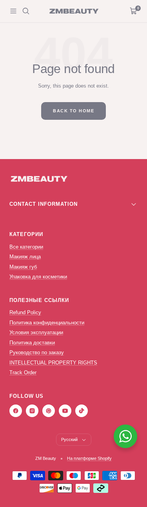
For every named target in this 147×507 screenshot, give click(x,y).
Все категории (26, 247)
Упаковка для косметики (38, 277)
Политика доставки (32, 343)
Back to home (73, 110)
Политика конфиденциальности (46, 323)
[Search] (26, 11)
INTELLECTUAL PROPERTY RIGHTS (53, 363)
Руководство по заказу (36, 352)
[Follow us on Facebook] (15, 411)
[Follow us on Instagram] (32, 411)
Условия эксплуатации (36, 332)
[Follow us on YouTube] (65, 411)
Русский (69, 439)
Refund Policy (25, 312)
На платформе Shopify (89, 458)
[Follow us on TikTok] (81, 411)
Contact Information (43, 204)
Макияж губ (23, 267)
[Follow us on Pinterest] (48, 411)
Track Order (22, 372)
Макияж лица (25, 257)
